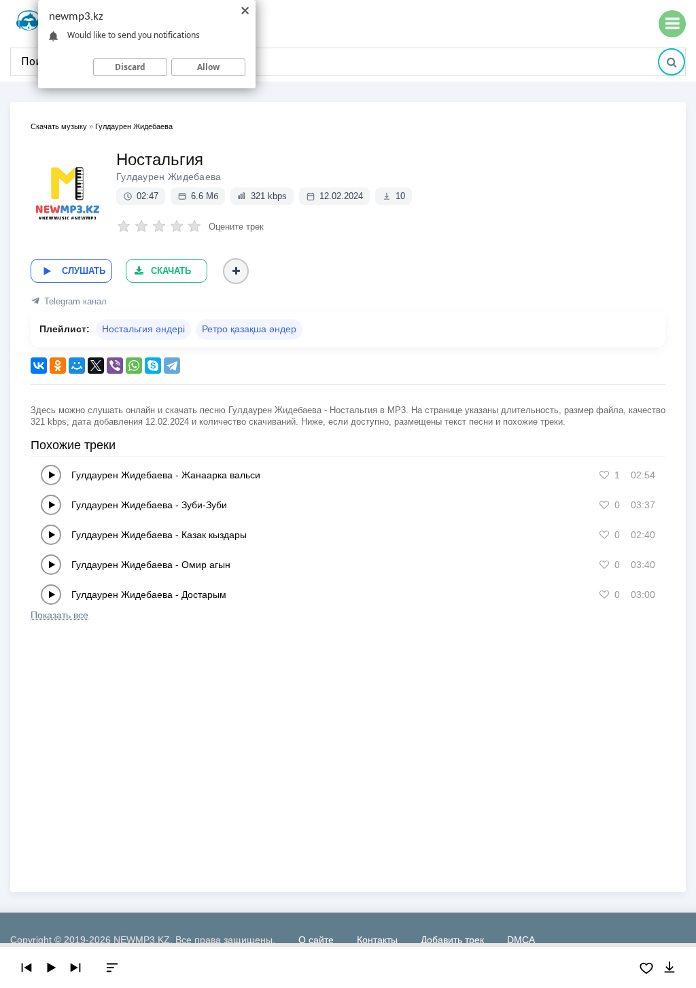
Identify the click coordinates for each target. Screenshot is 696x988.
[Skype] (153, 365)
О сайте (316, 939)
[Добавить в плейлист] (236, 271)
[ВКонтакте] (39, 365)
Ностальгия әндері (143, 328)
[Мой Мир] (77, 365)
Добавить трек (452, 939)
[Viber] (115, 365)
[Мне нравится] (604, 475)
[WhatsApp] (134, 365)
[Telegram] (172, 365)
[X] (96, 365)
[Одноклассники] (58, 365)
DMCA (521, 939)
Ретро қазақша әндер (249, 328)
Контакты (377, 939)
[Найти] (671, 61)
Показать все (59, 615)
